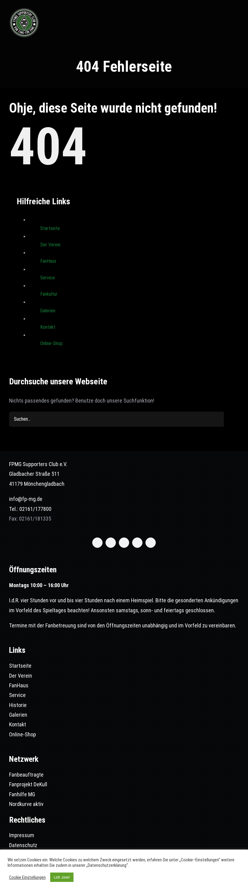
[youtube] (137, 543)
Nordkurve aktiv (26, 804)
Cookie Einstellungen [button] (27, 877)
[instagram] (124, 543)
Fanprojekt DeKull (28, 784)
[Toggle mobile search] (225, 13)
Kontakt (47, 327)
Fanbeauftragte (26, 774)
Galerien (47, 311)
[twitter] (111, 543)
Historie (18, 705)
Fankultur (48, 294)
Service (47, 278)
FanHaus (48, 261)
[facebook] (97, 543)
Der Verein (50, 245)
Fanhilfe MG (22, 794)
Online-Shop (51, 343)
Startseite (50, 228)
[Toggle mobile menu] (236, 13)
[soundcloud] (150, 543)
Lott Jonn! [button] (62, 877)
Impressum (21, 835)
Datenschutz (23, 845)
